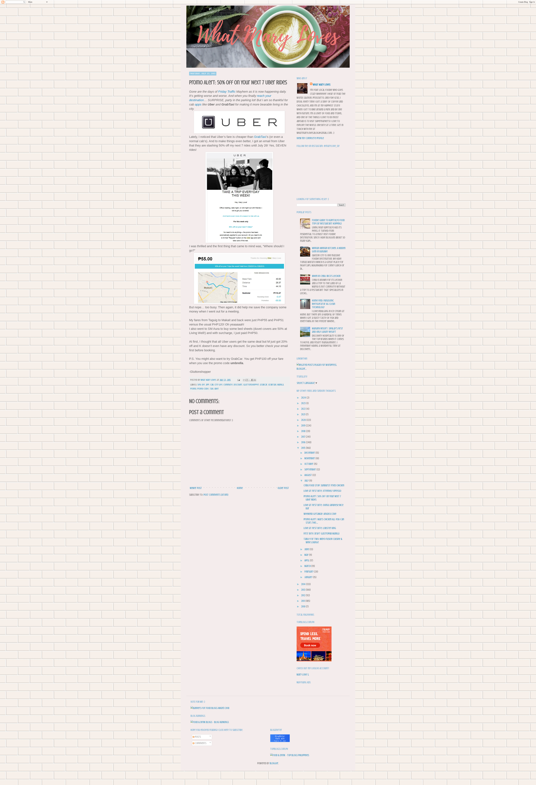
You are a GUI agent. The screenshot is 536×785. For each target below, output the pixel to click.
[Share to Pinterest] (254, 380)
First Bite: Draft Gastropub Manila (321, 533)
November (309, 458)
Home (240, 488)
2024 (304, 397)
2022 (303, 408)
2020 (303, 420)
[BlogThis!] (247, 380)
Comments (200, 743)
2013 (303, 589)
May (306, 554)
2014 (303, 584)
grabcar (263, 384)
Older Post (283, 488)
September (310, 469)
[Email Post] (238, 379)
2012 (303, 595)
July (306, 480)
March (307, 566)
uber (216, 388)
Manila (280, 384)
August (308, 475)
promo (193, 388)
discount (238, 384)
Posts (197, 736)
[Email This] (244, 380)
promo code (203, 388)
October (309, 464)
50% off (201, 384)
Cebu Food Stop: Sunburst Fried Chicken (324, 485)
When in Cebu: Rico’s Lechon (326, 276)
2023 (303, 403)
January (308, 577)
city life (218, 384)
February (309, 571)
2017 (303, 436)
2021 (303, 414)
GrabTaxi (260, 137)
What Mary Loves (321, 84)
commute (228, 384)
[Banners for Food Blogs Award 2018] (210, 708)
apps (198, 104)
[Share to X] (249, 380)
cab (212, 384)
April (307, 560)
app (207, 384)
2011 (303, 601)
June (307, 549)
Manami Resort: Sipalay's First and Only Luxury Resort (327, 330)
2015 (303, 447)
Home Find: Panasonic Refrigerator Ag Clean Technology (323, 304)
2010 (303, 606)
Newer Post (196, 488)
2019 (303, 425)
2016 (303, 442)
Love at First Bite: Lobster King (320, 528)
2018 (303, 431)
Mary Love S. (303, 674)
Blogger (274, 763)
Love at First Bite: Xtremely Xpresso (322, 490)
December (309, 452)
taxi (211, 388)
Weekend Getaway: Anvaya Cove (320, 513)
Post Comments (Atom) (216, 494)
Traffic (231, 91)
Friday (222, 91)
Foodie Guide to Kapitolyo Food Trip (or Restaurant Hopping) (328, 222)
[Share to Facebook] (252, 380)
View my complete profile (310, 138)
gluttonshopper (251, 384)
